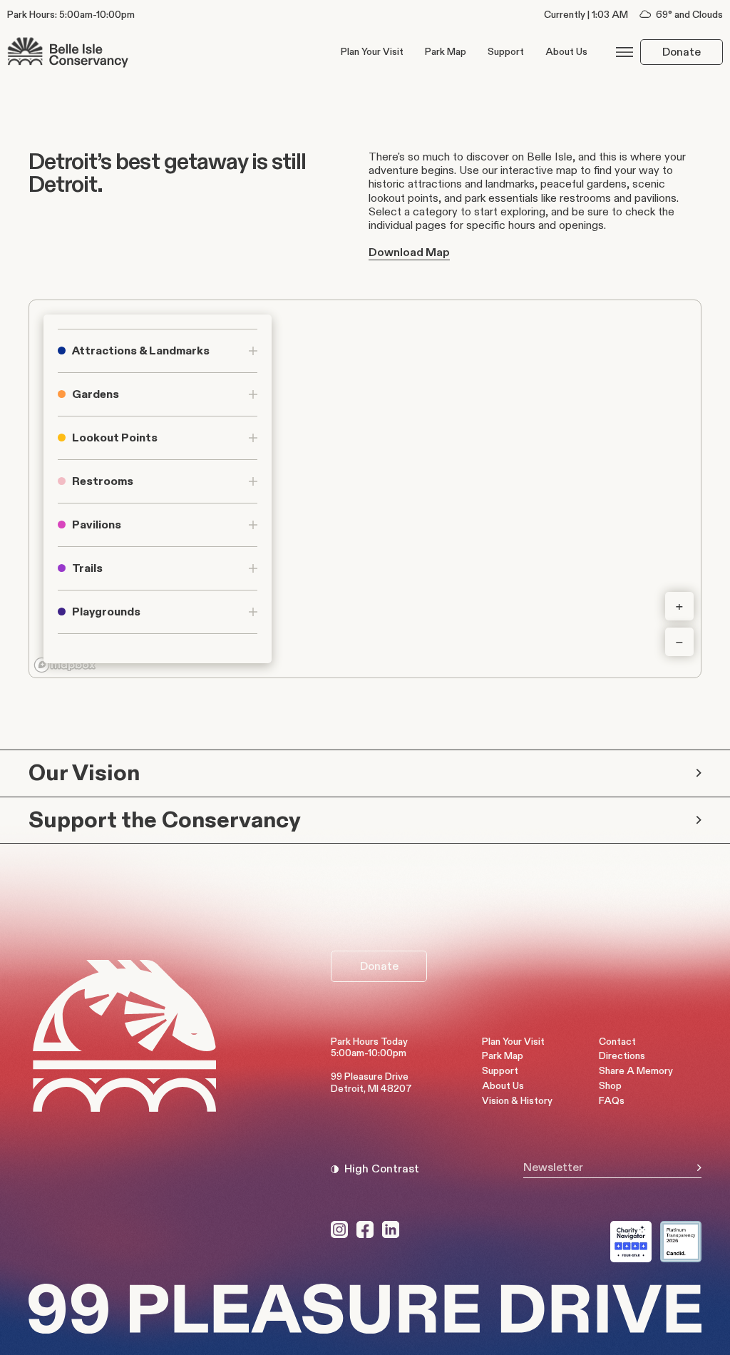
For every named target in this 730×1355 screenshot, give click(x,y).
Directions (622, 1056)
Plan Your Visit (372, 51)
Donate (681, 51)
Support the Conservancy (165, 819)
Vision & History (517, 1101)
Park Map (445, 51)
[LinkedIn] (390, 1229)
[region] (365, 489)
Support (506, 51)
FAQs (611, 1101)
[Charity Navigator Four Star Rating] (631, 1241)
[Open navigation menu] (624, 52)
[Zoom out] (679, 642)
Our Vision (84, 772)
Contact (617, 1042)
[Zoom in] (679, 606)
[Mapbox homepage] (65, 665)
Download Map (409, 252)
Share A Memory (636, 1071)
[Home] (67, 52)
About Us (566, 51)
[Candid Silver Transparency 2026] (680, 1241)
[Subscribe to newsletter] (699, 1167)
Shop (610, 1086)
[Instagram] (339, 1229)
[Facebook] (365, 1229)
